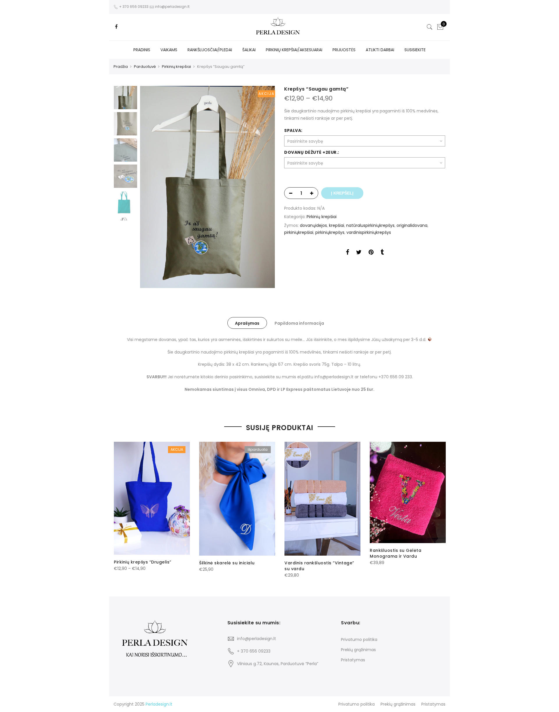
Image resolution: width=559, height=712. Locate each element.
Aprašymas (247, 323)
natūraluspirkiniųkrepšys (370, 225)
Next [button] (264, 186)
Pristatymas (353, 660)
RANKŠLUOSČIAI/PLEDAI (209, 50)
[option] (207, 187)
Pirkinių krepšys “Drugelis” (142, 562)
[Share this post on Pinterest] (371, 253)
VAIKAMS (168, 50)
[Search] (429, 27)
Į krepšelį (342, 193)
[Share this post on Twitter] (359, 253)
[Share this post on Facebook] (347, 253)
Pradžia (121, 66)
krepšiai (336, 225)
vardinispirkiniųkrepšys (368, 232)
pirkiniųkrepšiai (298, 232)
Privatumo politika (359, 639)
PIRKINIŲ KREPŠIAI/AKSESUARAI (294, 50)
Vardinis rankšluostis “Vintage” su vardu (319, 566)
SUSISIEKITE (415, 50)
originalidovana (412, 225)
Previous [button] (154, 186)
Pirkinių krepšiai (176, 66)
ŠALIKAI (249, 50)
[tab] (247, 323)
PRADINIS (141, 50)
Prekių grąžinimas (358, 650)
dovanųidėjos (313, 225)
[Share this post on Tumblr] (382, 253)
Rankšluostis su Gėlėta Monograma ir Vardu (395, 553)
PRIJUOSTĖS (343, 50)
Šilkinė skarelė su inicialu (227, 563)
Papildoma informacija (299, 323)
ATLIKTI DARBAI (380, 50)
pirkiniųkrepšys (329, 232)
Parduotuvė (145, 66)
